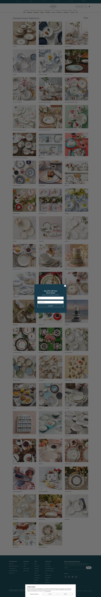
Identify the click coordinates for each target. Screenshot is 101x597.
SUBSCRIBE (50, 305)
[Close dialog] (65, 286)
